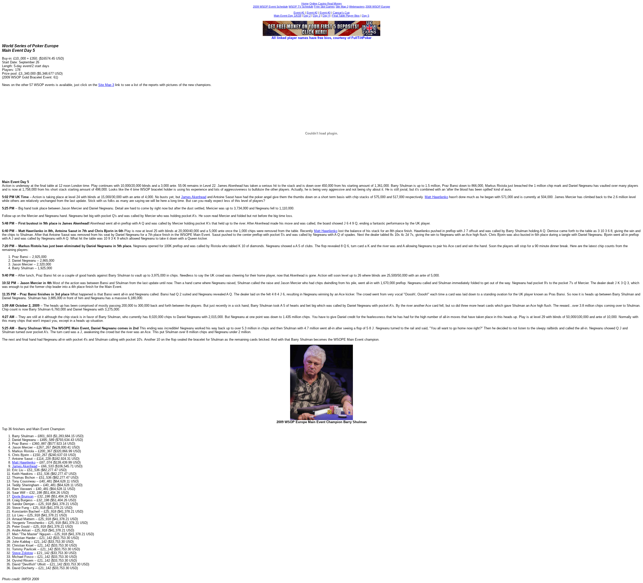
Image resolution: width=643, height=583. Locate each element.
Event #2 (312, 12)
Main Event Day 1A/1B (287, 15)
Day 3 (316, 15)
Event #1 (299, 12)
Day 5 (365, 15)
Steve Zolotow (22, 553)
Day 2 (307, 15)
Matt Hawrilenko (436, 197)
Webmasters (357, 6)
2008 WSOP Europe (377, 6)
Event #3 (325, 12)
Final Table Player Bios (346, 15)
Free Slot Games (324, 6)
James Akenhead (193, 197)
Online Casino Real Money (325, 3)
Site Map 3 (342, 6)
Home (305, 3)
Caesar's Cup (341, 12)
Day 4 (326, 15)
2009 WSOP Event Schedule (270, 6)
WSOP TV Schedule (301, 6)
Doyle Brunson (22, 496)
